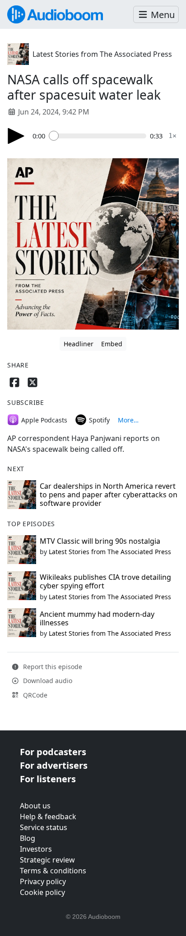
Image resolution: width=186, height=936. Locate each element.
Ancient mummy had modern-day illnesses (97, 618)
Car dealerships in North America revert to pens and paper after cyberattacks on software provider (108, 494)
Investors (36, 849)
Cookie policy (42, 892)
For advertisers (54, 765)
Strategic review (47, 860)
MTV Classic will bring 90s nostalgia (100, 541)
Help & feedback (48, 816)
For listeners (48, 779)
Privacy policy (43, 881)
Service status (43, 827)
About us (35, 806)
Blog (27, 838)
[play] (16, 136)
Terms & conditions (53, 871)
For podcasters (53, 752)
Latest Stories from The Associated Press (102, 54)
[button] (156, 14)
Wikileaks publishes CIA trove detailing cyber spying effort (105, 581)
